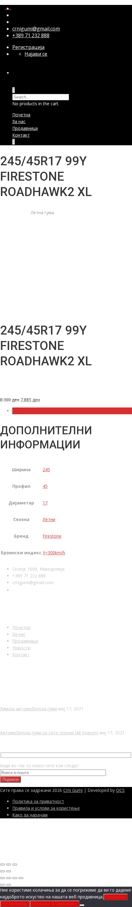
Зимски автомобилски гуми (28, 709)
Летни (49, 519)
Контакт (21, 135)
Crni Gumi (73, 790)
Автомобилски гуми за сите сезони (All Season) (49, 733)
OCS (120, 790)
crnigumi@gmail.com (36, 28)
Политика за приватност (38, 801)
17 (45, 503)
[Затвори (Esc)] (20, 878)
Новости (21, 648)
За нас (18, 121)
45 (45, 486)
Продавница (25, 128)
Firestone (52, 536)
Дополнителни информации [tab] (41, 411)
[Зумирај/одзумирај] (2, 878)
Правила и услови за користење (46, 808)
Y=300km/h (54, 553)
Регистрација (28, 47)
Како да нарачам (30, 815)
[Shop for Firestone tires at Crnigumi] (23, 388)
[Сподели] (14, 878)
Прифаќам (115, 897)
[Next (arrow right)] (8, 871)
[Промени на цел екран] (8, 878)
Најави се (36, 53)
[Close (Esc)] (2, 864)
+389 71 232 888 (30, 35)
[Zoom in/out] (14, 864)
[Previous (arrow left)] (2, 871)
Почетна (21, 115)
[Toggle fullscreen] (8, 864)
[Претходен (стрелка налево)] (2, 885)
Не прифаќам (14, 903)
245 (46, 469)
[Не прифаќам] (82, 905)
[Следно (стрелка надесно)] (8, 885)
